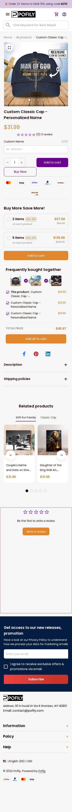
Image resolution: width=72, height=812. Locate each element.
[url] (42, 771)
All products (24, 37)
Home (8, 37)
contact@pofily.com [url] (28, 710)
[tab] (29, 100)
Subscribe (36, 679)
